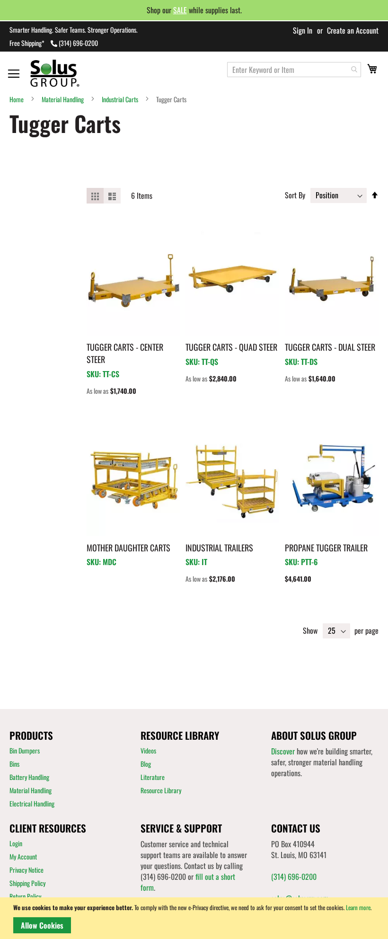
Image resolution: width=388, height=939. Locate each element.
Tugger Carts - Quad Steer (231, 347)
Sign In (302, 30)
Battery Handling (29, 777)
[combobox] (294, 69)
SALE (180, 10)
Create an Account (353, 30)
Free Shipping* (26, 43)
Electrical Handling (31, 803)
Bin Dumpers (24, 750)
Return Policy (25, 896)
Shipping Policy (27, 883)
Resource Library (161, 790)
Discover (283, 751)
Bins (14, 764)
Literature (153, 777)
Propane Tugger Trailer (326, 547)
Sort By (295, 195)
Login (15, 843)
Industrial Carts (120, 99)
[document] (195, 918)
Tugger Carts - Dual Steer (330, 347)
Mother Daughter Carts (128, 547)
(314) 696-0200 (78, 43)
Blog (146, 764)
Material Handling (63, 99)
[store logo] (65, 73)
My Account (23, 856)
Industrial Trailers (219, 547)
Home (16, 99)
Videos (148, 750)
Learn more (358, 907)
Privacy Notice (26, 870)
